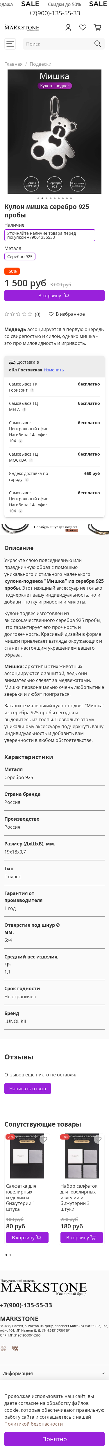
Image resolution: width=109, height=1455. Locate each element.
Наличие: (15, 225)
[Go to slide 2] (42, 198)
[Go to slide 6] (59, 198)
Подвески (40, 64)
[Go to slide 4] (50, 198)
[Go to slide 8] (67, 198)
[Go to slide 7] (63, 198)
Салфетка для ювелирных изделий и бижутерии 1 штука (21, 1197)
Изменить (54, 370)
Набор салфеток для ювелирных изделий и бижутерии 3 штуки (78, 1197)
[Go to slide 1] (38, 198)
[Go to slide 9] (71, 198)
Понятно (54, 1439)
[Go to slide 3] (46, 198)
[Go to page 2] (10, 1255)
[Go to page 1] (6, 1255)
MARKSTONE (19, 1319)
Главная (13, 64)
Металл (12, 248)
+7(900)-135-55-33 (26, 1305)
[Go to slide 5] (55, 198)
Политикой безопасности (33, 1424)
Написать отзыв (27, 1088)
